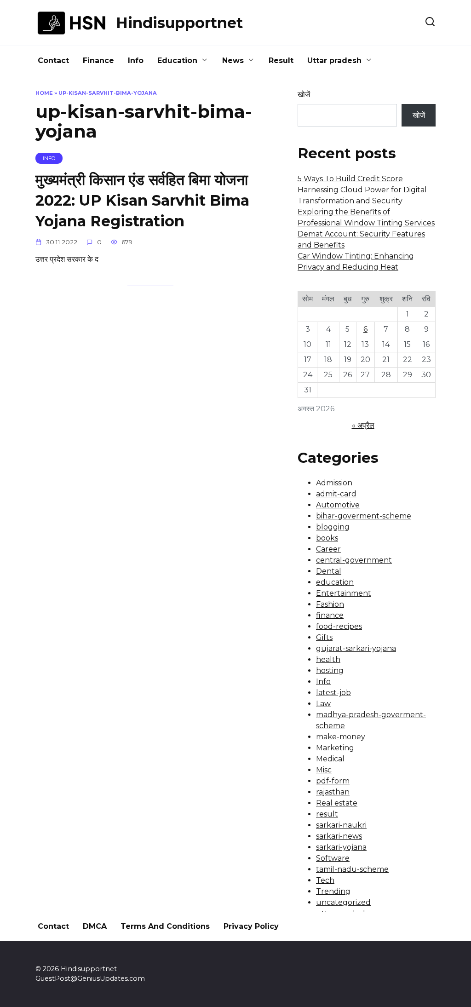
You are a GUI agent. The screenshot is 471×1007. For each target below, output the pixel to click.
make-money (340, 736)
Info (136, 60)
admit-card (336, 493)
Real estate (336, 803)
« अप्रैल (363, 425)
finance (330, 615)
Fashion (330, 604)
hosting (330, 670)
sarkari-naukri (341, 825)
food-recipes (339, 626)
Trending (333, 891)
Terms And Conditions (165, 926)
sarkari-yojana (341, 847)
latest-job (333, 692)
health (328, 659)
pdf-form (333, 781)
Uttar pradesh (334, 60)
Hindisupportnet (179, 23)
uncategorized (343, 902)
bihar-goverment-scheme (363, 516)
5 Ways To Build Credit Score (350, 178)
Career (328, 549)
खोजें (304, 94)
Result (281, 60)
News (233, 60)
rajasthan (333, 792)
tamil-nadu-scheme (352, 869)
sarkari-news (339, 836)
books (327, 538)
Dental (328, 571)
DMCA (95, 926)
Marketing (335, 747)
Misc (324, 769)
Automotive (338, 505)
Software (333, 858)
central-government (354, 560)
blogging (333, 527)
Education (177, 60)
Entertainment (343, 593)
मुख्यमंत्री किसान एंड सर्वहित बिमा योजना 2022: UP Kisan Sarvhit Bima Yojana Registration (142, 200)
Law (323, 703)
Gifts (324, 637)
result (327, 814)
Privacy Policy (251, 926)
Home (44, 93)
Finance (98, 60)
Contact (53, 60)
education (335, 582)
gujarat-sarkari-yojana (356, 648)
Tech (325, 880)
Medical (330, 758)
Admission (334, 482)
